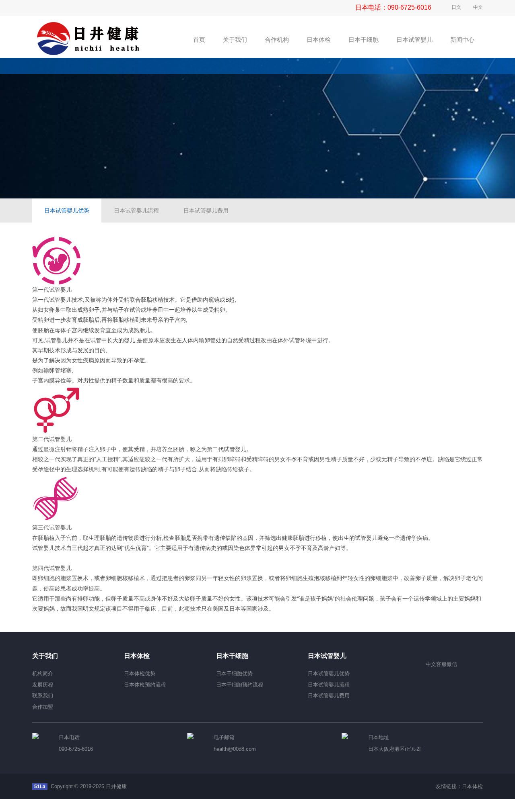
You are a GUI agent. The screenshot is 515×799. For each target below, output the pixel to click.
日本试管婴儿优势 (66, 210)
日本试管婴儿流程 (136, 210)
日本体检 (472, 786)
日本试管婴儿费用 (206, 210)
